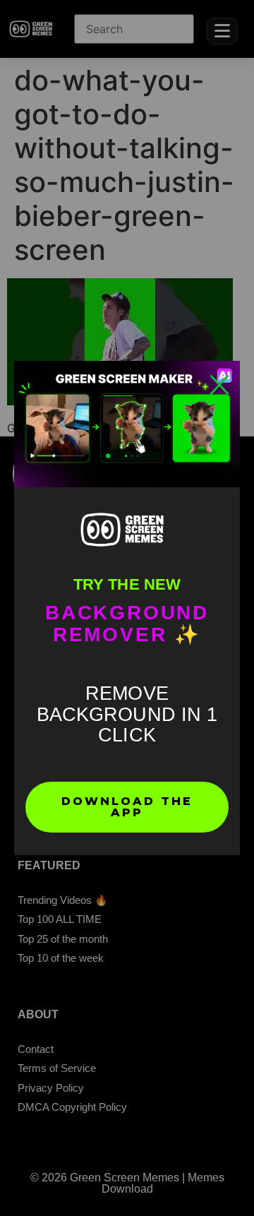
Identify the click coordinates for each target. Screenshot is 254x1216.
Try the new (127, 584)
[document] (127, 608)
